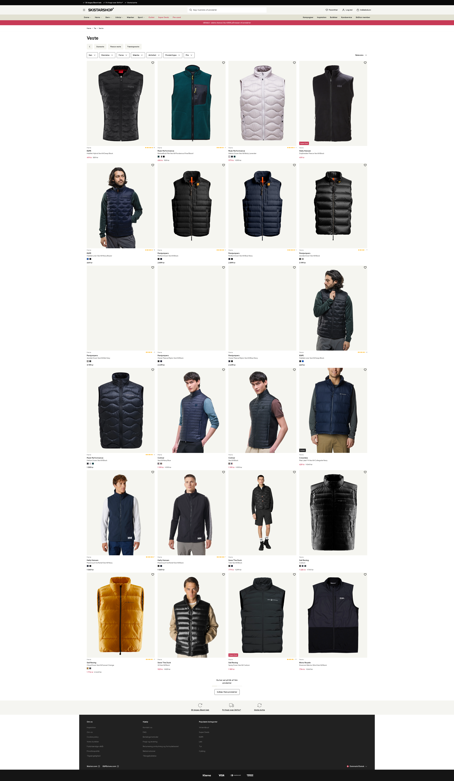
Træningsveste (133, 46)
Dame (86, 17)
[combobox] (361, 55)
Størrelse (105, 55)
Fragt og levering (150, 742)
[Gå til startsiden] (101, 9)
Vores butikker (93, 742)
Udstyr (118, 17)
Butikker (333, 17)
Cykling (202, 751)
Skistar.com (92, 766)
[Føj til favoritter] (152, 62)
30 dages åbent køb (93, 2)
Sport (140, 17)
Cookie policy (92, 737)
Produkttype (171, 55)
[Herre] (101, 17)
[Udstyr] (122, 17)
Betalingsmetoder (150, 737)
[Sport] (144, 17)
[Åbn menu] (84, 10)
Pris (187, 55)
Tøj (95, 28)
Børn (108, 17)
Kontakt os (147, 727)
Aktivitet (152, 55)
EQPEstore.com (109, 766)
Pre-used (177, 17)
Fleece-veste (115, 46)
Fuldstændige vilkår (95, 746)
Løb (200, 742)
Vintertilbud (204, 727)
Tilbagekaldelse (149, 756)
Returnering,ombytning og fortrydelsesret (161, 746)
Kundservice (346, 17)
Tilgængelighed (93, 756)
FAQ (144, 732)
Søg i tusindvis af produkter (205, 10)
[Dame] (90, 17)
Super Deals (163, 17)
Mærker (130, 17)
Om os (90, 732)
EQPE (201, 737)
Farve (121, 55)
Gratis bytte (132, 2)
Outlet (151, 17)
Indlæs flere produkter (227, 692)
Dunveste (100, 46)
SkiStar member (363, 17)
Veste (101, 28)
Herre (97, 17)
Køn (90, 55)
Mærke (136, 55)
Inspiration (321, 17)
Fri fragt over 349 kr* (114, 2)
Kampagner (308, 17)
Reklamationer (149, 751)
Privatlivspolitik (93, 751)
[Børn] (111, 17)
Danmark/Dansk (357, 766)
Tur (200, 746)
